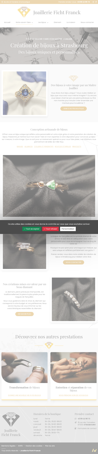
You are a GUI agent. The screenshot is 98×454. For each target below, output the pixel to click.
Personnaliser (68, 228)
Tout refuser (51, 228)
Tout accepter (32, 228)
